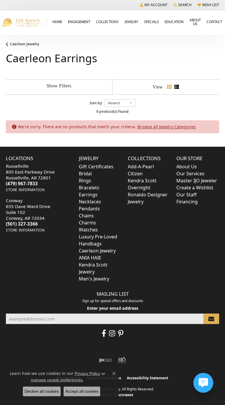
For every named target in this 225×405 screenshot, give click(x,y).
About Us (195, 22)
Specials (151, 21)
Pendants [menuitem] (89, 208)
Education (174, 21)
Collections (107, 21)
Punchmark (123, 395)
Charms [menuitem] (87, 222)
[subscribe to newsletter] (211, 319)
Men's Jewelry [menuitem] (94, 279)
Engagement (79, 21)
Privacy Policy (87, 373)
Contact (214, 21)
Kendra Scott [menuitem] (142, 180)
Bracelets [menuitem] (89, 187)
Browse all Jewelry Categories (166, 126)
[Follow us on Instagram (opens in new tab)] (112, 333)
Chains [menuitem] (86, 215)
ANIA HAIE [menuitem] (90, 258)
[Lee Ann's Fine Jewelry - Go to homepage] (23, 22)
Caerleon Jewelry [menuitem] (97, 251)
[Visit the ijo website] (105, 360)
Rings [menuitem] (85, 180)
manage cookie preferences (57, 380)
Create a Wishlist (194, 187)
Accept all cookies (81, 391)
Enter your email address (112, 308)
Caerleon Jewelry (24, 43)
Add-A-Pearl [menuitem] (141, 166)
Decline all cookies (42, 391)
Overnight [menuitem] (139, 187)
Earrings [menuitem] (88, 194)
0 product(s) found (112, 111)
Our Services (190, 173)
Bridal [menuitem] (85, 173)
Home (57, 21)
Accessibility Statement (147, 377)
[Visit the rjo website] (121, 360)
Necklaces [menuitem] (90, 201)
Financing (187, 201)
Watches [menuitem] (88, 229)
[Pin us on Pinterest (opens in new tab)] (120, 333)
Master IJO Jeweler (196, 180)
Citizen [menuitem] (135, 173)
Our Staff (186, 194)
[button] (154, 5)
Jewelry (131, 21)
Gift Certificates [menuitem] (96, 166)
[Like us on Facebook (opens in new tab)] (104, 333)
